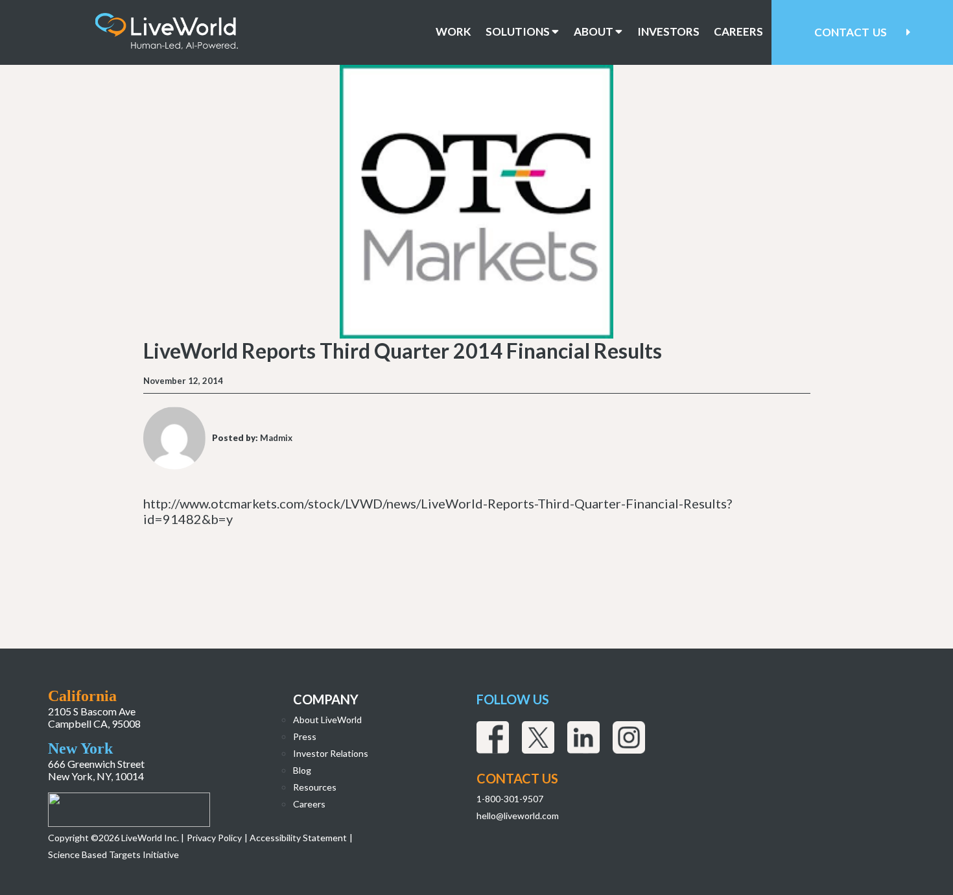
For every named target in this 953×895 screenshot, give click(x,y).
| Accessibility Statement (295, 837)
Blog (302, 770)
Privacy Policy (214, 837)
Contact (850, 32)
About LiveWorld (327, 719)
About (594, 31)
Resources (314, 787)
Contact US (517, 778)
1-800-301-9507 (509, 798)
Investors (668, 31)
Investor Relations (330, 753)
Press (304, 736)
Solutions (519, 31)
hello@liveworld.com (517, 815)
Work (453, 31)
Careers (738, 31)
